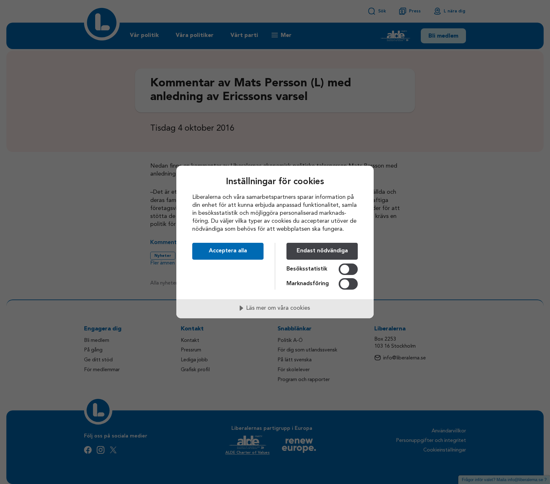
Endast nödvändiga (322, 251)
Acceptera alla (228, 251)
